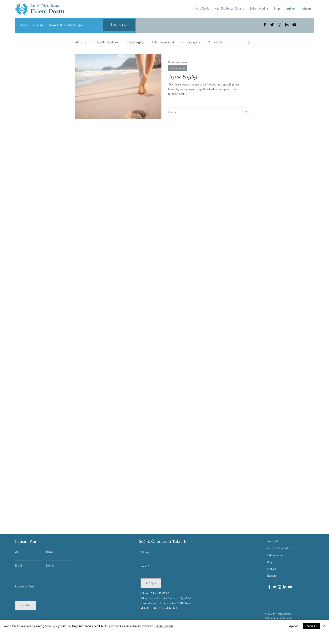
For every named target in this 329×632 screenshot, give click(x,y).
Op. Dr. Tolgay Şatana (280, 548)
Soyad (49, 551)
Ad (16, 551)
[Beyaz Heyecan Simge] (274, 587)
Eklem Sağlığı (135, 42)
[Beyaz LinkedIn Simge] (285, 587)
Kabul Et (312, 626)
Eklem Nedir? (275, 555)
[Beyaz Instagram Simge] (279, 587)
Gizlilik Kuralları (163, 626)
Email (18, 565)
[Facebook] (264, 24)
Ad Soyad (146, 552)
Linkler (271, 569)
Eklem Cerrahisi (163, 42)
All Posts (80, 42)
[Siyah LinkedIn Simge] (287, 24)
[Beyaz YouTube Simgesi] (290, 587)
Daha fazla (215, 42)
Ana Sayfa (273, 541)
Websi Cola (285, 617)
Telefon (50, 565)
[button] (290, 8)
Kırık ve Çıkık (191, 42)
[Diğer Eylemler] (246, 62)
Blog (270, 562)
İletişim (271, 575)
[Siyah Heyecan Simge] (272, 24)
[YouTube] (294, 24)
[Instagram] (279, 24)
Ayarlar (293, 626)
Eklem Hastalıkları (106, 42)
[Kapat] (324, 626)
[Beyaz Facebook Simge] (269, 587)
